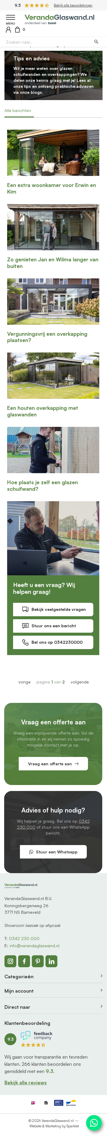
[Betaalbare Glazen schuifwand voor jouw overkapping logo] (60, 18)
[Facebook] (24, 961)
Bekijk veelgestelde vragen (59, 609)
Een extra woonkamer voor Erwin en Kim (51, 188)
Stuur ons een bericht (54, 625)
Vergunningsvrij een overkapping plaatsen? (47, 337)
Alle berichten (17, 110)
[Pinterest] (38, 961)
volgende (80, 681)
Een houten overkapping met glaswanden (42, 411)
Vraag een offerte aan (50, 763)
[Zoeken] (96, 42)
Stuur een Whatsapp (57, 851)
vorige (24, 681)
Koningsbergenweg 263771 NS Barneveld (26, 909)
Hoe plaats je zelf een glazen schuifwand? (42, 485)
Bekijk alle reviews (25, 1083)
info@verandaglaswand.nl (34, 945)
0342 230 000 (24, 938)
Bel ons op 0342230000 (57, 642)
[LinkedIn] (51, 961)
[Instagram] (10, 961)
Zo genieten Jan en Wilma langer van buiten (52, 262)
